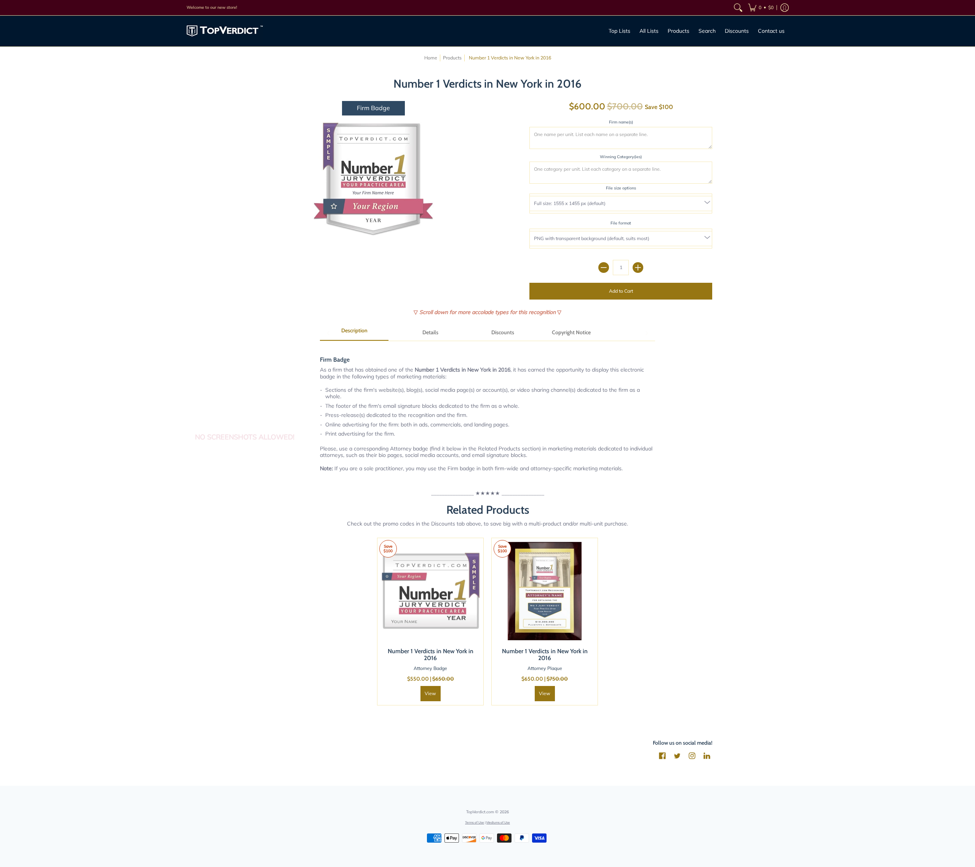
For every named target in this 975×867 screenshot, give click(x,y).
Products (452, 58)
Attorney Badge (430, 668)
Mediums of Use (498, 822)
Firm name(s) (621, 122)
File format (621, 223)
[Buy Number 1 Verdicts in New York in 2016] (430, 591)
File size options (621, 188)
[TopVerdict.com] (225, 31)
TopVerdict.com (480, 811)
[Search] (738, 7)
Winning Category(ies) (621, 156)
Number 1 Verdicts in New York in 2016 (430, 654)
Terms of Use (474, 822)
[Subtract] (603, 267)
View (430, 693)
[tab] (354, 333)
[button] (761, 7)
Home (430, 58)
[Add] (638, 267)
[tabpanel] (487, 410)
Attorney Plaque (544, 668)
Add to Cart (621, 291)
